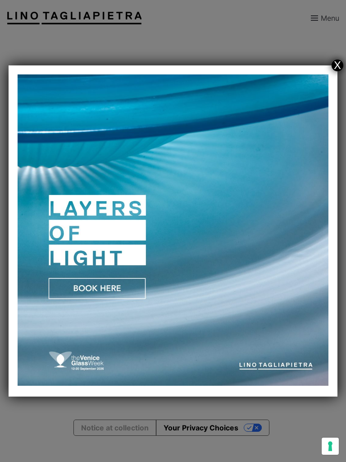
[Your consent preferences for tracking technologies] (330, 446)
